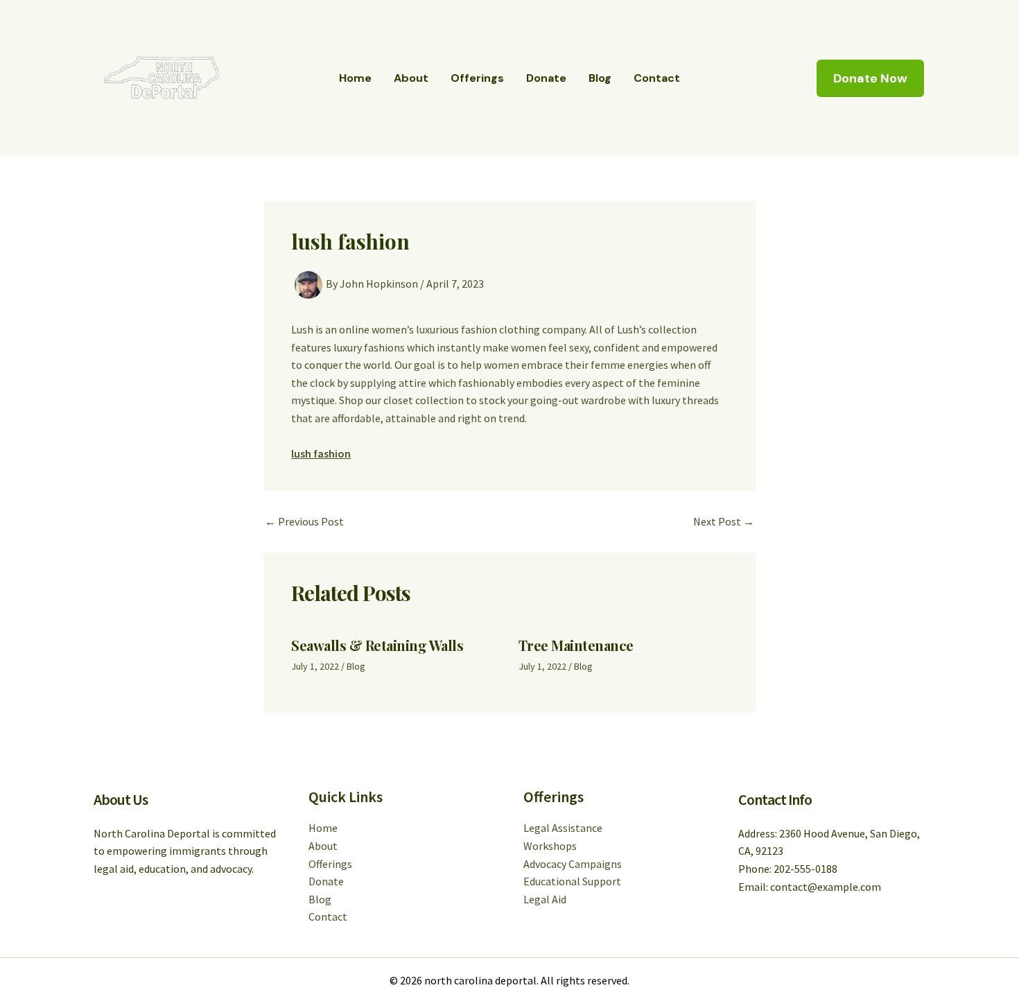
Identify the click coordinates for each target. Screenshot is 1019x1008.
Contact (657, 78)
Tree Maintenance (576, 645)
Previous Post (304, 521)
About (411, 78)
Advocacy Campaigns (572, 864)
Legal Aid (544, 899)
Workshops (550, 846)
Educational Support (572, 881)
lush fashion (321, 453)
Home (355, 78)
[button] (870, 78)
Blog (600, 78)
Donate (546, 78)
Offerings (477, 78)
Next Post (723, 521)
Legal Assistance (562, 828)
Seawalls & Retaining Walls (377, 645)
